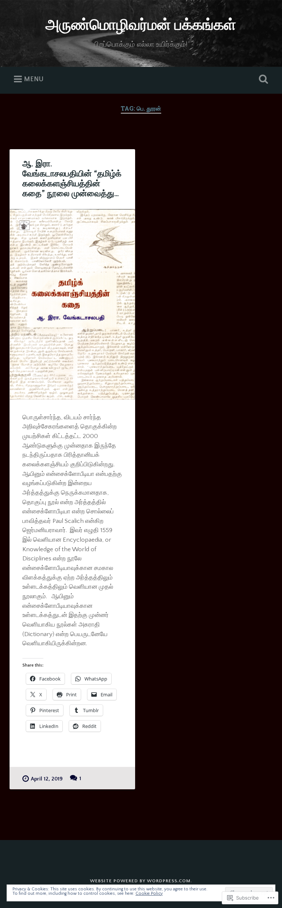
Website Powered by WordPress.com (140, 880)
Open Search (262, 79)
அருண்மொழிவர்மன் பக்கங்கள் (141, 25)
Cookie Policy (149, 893)
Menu (33, 79)
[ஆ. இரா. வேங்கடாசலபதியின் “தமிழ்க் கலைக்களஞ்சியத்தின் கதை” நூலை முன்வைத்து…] (72, 304)
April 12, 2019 (47, 779)
